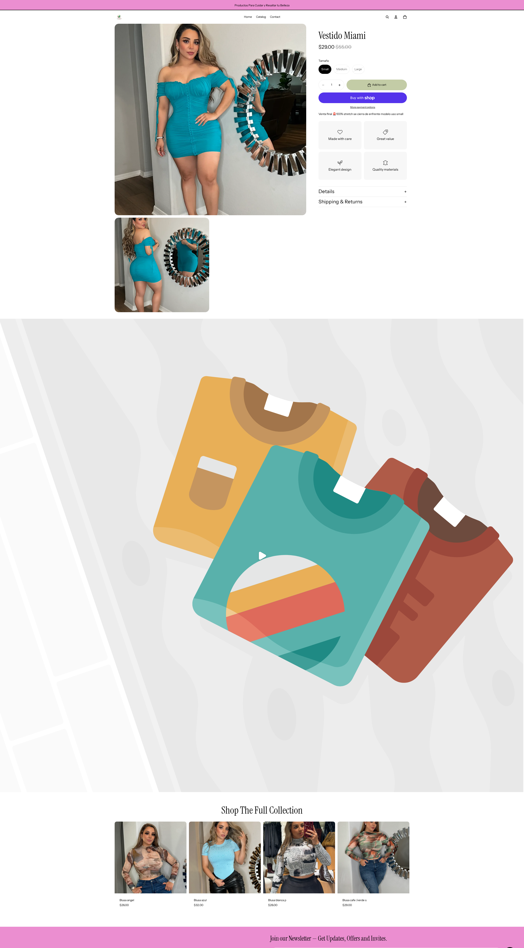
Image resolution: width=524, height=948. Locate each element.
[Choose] (180, 887)
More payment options (362, 107)
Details (326, 192)
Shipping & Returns (340, 202)
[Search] (387, 16)
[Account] (395, 16)
